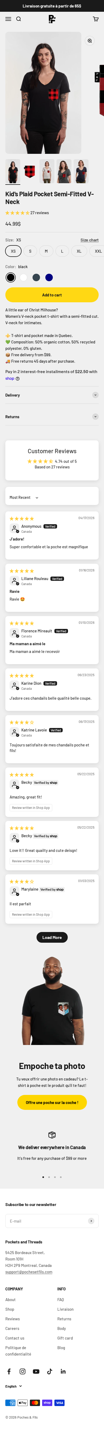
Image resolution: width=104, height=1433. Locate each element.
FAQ (60, 1299)
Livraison (65, 1309)
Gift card (65, 1338)
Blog (61, 1347)
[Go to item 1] (12, 172)
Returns (64, 1318)
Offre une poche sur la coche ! (52, 1102)
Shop (9, 1309)
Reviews (12, 1318)
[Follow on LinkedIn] (63, 1371)
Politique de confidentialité (18, 1350)
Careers (12, 1328)
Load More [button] (52, 937)
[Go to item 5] (81, 172)
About (10, 1299)
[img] (22, 518)
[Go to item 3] (46, 172)
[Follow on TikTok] (49, 1371)
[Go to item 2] (29, 172)
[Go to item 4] (64, 172)
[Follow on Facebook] (9, 1371)
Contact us (14, 1338)
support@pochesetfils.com (28, 1271)
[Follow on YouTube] (36, 1371)
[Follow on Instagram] (22, 1371)
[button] (17, 212)
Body (61, 1328)
